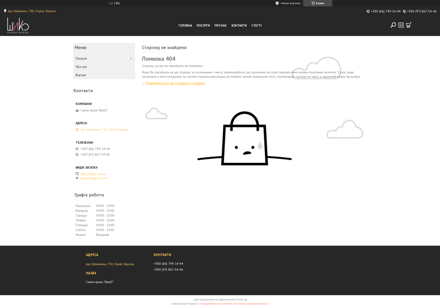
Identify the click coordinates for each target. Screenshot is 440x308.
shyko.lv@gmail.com (94, 178)
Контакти (239, 26)
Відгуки (81, 75)
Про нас (220, 26)
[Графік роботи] (401, 25)
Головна (185, 26)
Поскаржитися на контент (215, 303)
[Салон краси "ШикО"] (23, 26)
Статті (256, 26)
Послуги (203, 26)
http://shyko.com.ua (93, 174)
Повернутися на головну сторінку (175, 83)
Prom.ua (241, 299)
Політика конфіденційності (251, 303)
